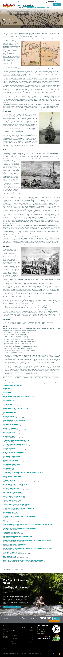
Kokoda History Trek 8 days (6, 632)
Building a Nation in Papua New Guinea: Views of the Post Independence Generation (23, 560)
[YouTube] (48, 618)
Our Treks (5, 627)
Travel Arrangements (31, 633)
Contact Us (57, 2)
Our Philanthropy (14, 638)
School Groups (5, 638)
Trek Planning (32, 627)
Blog (38, 618)
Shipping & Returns (31, 653)
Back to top (5, 618)
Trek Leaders (23, 627)
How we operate (14, 635)
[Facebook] (43, 618)
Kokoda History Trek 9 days (6, 634)
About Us (12, 632)
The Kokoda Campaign (31, 7)
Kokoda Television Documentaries (43, 7)
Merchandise (32, 646)
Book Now (57, 4)
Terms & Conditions (19, 653)
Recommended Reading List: (12, 386)
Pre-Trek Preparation (31, 630)
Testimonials (13, 641)
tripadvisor (56, 629)
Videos (12, 644)
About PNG (30, 643)
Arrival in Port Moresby (31, 635)
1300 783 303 (50, 2)
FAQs (21, 646)
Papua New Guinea (21, 7)
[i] (36, 330)
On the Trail (31, 637)
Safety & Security (14, 640)
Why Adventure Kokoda (13, 629)
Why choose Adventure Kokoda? (11, 607)
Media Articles (13, 643)
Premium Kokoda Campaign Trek (5, 637)
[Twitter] (41, 618)
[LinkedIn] (45, 618)
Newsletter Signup (54, 621)
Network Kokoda (38, 653)
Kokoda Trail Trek (5, 629)
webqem (56, 653)
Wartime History (28, 5)
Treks (19, 5)
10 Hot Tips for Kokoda (31, 642)
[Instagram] (50, 618)
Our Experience (14, 636)
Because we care (14, 633)
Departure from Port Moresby (31, 639)
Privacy (25, 653)
